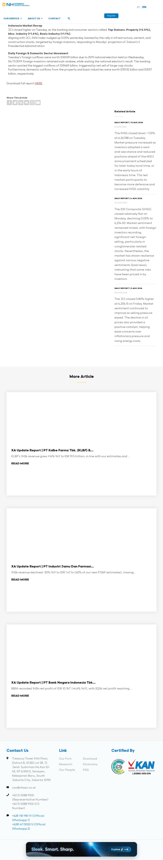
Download (90, 758)
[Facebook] (9, 102)
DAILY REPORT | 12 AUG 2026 (128, 123)
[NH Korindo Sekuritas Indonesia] (15, 5)
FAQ (86, 770)
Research (65, 764)
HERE (38, 83)
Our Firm (65, 758)
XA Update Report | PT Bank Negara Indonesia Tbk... (53, 682)
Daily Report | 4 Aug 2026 (128, 198)
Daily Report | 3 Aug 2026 (128, 288)
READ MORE (20, 463)
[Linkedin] (20, 102)
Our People (67, 770)
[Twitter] (15, 102)
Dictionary (90, 764)
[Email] (26, 102)
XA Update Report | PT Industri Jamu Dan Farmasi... (52, 566)
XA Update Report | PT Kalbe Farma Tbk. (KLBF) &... (52, 450)
